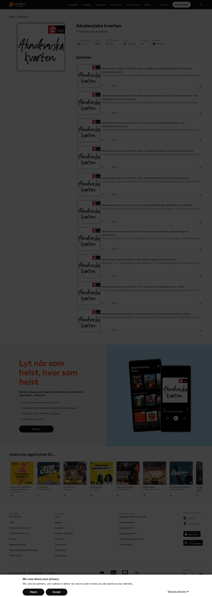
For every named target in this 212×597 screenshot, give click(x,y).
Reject (33, 592)
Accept (56, 592)
